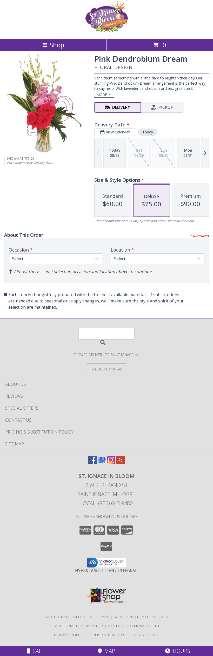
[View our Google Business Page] (102, 462)
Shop (57, 44)
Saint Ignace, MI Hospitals (141, 616)
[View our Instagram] (111, 462)
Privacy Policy (69, 635)
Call (37, 650)
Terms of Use (145, 635)
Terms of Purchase (108, 635)
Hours (180, 650)
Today (147, 132)
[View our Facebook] (92, 462)
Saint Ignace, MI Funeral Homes (77, 616)
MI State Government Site (134, 626)
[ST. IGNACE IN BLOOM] (106, 31)
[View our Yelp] (120, 462)
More (101, 94)
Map (108, 650)
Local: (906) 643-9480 (106, 503)
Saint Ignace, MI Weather (77, 626)
